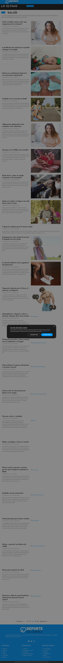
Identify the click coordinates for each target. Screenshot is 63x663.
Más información (45, 331)
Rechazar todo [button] (34, 334)
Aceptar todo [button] (46, 334)
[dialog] (31, 331)
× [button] (54, 326)
